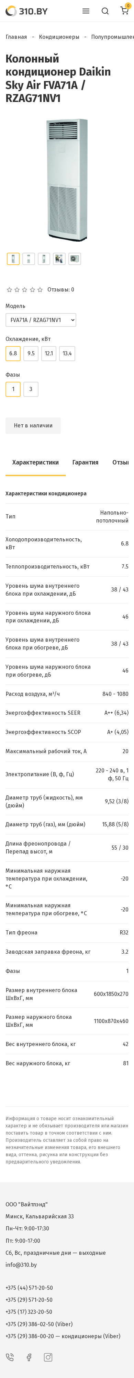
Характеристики (35, 462)
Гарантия (85, 462)
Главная (16, 37)
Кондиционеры (59, 37)
